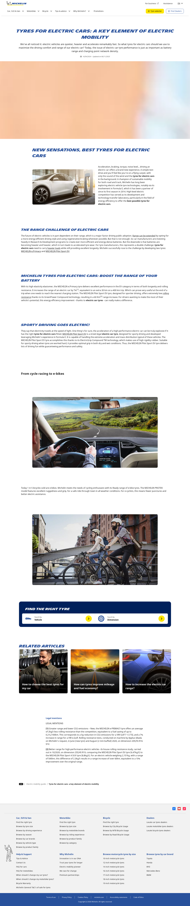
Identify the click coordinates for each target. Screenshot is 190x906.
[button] (58, 618)
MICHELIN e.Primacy (31, 251)
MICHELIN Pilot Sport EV (57, 251)
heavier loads (53, 248)
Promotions (99, 11)
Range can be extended (143, 235)
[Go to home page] (16, 3)
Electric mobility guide (36, 784)
